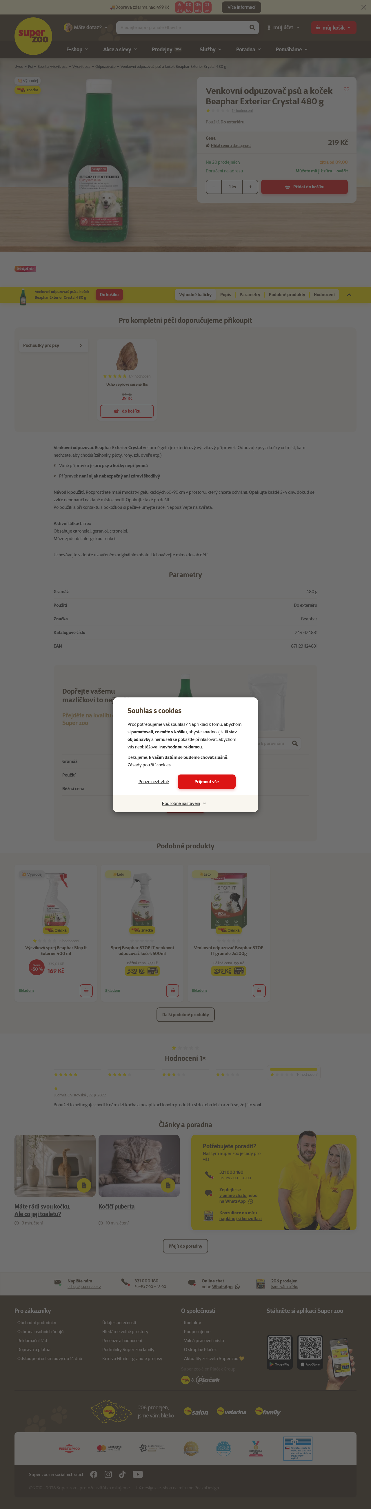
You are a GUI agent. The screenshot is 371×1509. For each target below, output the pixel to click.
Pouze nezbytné (154, 782)
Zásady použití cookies (149, 765)
